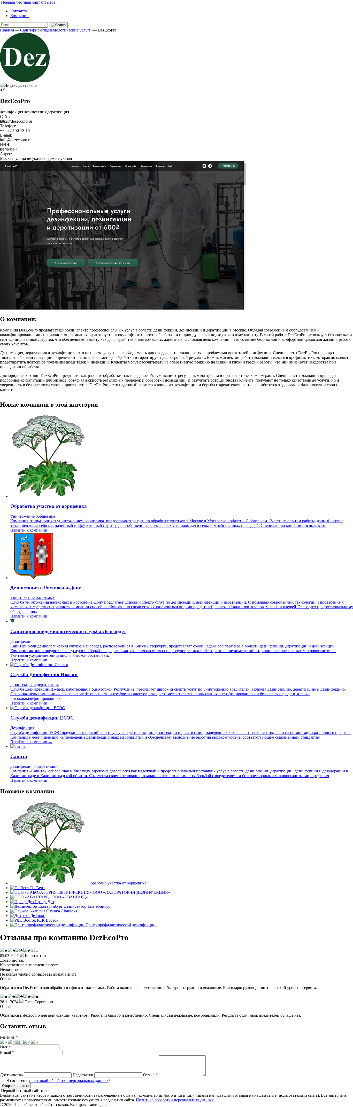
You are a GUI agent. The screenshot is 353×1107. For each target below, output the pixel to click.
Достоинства (11, 1075)
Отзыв (150, 1075)
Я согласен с (58, 1080)
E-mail (7, 1052)
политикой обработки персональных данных (69, 1080)
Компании (19, 15)
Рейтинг (9, 1037)
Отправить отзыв (15, 1086)
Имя (5, 1047)
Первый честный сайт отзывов (28, 2)
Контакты (19, 11)
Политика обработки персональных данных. (175, 1100)
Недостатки (83, 1075)
